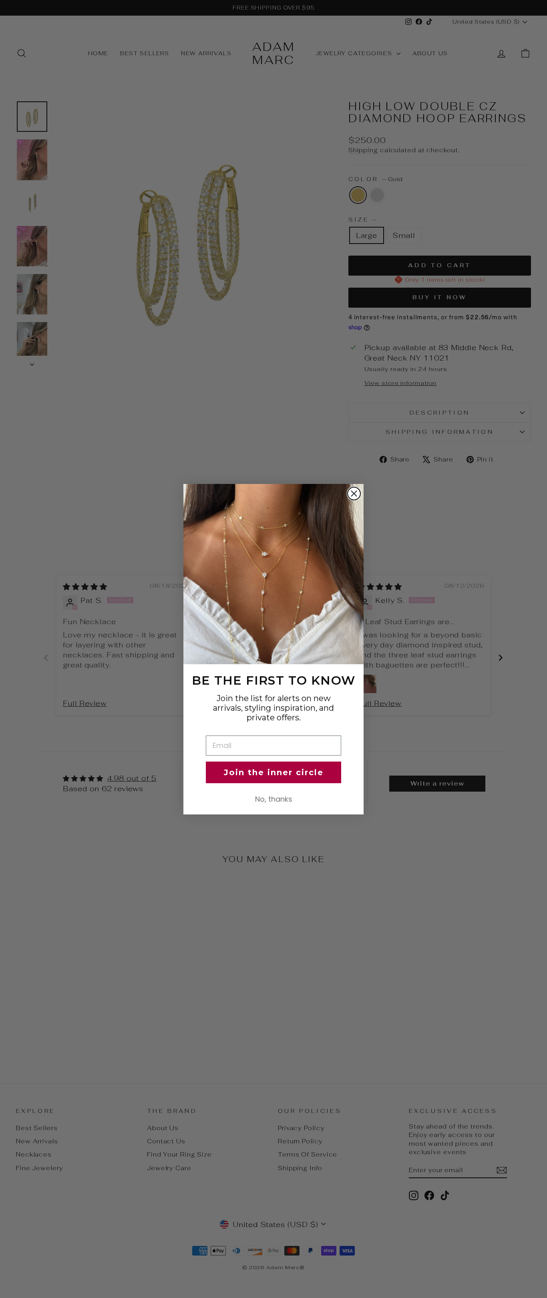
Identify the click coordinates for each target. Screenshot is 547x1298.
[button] (273, 574)
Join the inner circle (274, 772)
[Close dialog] (354, 493)
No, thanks (273, 799)
